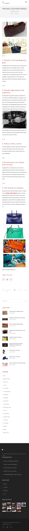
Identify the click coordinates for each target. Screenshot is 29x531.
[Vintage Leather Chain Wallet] (4, 510)
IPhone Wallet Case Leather (10, 467)
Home (11, 13)
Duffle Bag (5, 394)
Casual (4, 385)
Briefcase (5, 382)
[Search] (25, 300)
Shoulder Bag (6, 416)
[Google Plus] (11, 279)
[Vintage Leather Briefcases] (14, 505)
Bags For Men (6, 379)
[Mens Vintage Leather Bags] (24, 505)
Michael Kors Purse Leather (10, 471)
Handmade (5, 401)
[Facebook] (3, 279)
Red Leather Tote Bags (14, 350)
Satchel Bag (6, 413)
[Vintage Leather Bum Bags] (9, 505)
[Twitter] (7, 279)
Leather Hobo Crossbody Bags (16, 311)
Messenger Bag (7, 407)
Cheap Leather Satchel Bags (10, 464)
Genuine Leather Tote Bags (15, 337)
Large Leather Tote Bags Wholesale (17, 363)
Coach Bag (5, 388)
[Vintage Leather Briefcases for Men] (19, 510)
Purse (4, 410)
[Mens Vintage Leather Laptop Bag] (14, 510)
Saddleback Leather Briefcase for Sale (17, 331)
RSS (5, 494)
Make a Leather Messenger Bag (16, 324)
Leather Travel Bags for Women (11, 461)
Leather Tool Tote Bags (14, 356)
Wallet (4, 429)
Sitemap (6, 490)
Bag (4, 375)
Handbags (5, 398)
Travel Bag (5, 423)
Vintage (17, 13)
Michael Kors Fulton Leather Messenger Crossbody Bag (16, 344)
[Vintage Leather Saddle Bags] (19, 505)
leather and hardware (11, 193)
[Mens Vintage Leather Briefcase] (9, 510)
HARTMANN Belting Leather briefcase (12, 474)
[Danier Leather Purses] (4, 505)
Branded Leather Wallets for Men (17, 317)
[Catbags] (6, 3)
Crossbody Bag (6, 391)
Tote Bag (5, 420)
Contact (6, 487)
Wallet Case (6, 432)
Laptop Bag (6, 404)
